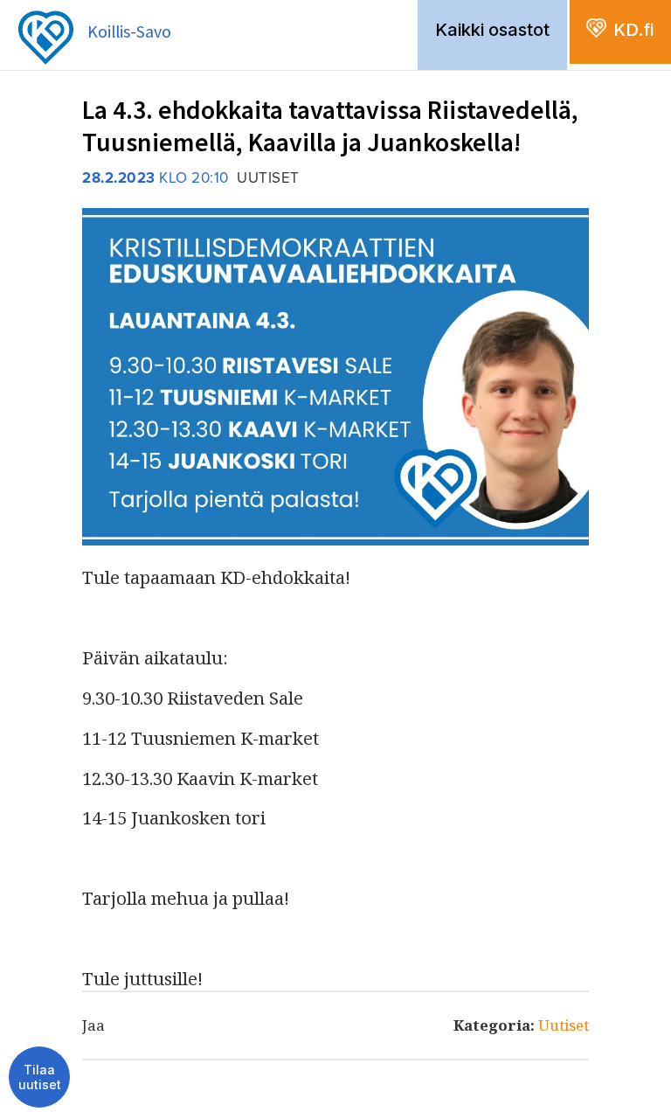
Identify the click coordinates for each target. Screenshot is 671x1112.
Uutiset (563, 1025)
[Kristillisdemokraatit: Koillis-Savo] (94, 5)
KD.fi (633, 29)
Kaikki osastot (492, 29)
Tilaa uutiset (39, 1077)
